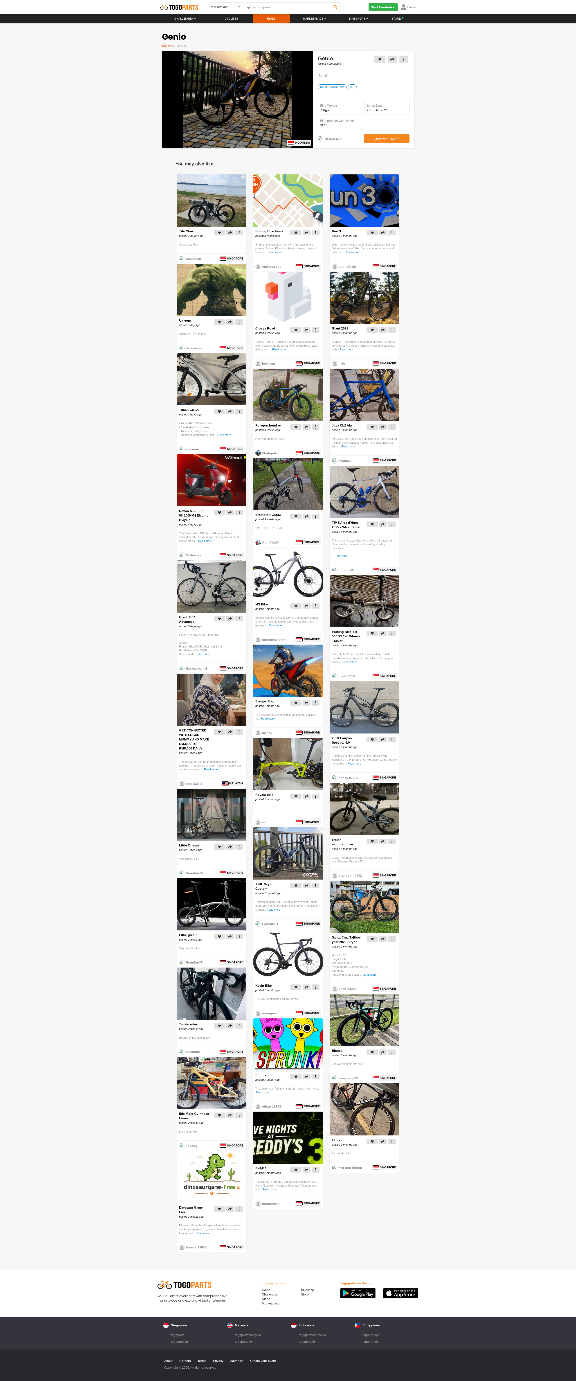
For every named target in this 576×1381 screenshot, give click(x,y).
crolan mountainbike (342, 842)
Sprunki (261, 1075)
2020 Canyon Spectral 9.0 (342, 740)
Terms (202, 1361)
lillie (342, 363)
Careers (185, 1361)
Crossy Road (265, 328)
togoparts (177, 1335)
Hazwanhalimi (196, 668)
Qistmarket (194, 555)
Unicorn (185, 320)
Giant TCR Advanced (187, 619)
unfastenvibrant (274, 639)
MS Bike (261, 604)
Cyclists (231, 18)
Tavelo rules (188, 1024)
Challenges (184, 18)
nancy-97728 (348, 777)
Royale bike (264, 795)
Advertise (236, 1361)
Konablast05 (348, 1078)
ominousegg (271, 266)
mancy (267, 732)
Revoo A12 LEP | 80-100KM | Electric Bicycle (193, 515)
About (168, 1361)
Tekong (191, 1145)
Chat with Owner (387, 139)
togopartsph (371, 1335)
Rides (271, 18)
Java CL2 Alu (342, 425)
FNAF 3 (261, 1168)
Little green (188, 935)
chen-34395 (347, 988)
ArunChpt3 (270, 542)
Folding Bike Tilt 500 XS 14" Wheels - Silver (346, 636)
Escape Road (265, 701)
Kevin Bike (263, 985)
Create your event (263, 1361)
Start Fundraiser (383, 7)
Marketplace (270, 1303)
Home (266, 1290)
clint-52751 (347, 676)
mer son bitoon (350, 1167)
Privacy (218, 1361)
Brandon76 (194, 873)
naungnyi (269, 1013)
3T (352, 87)
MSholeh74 (333, 138)
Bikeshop (307, 1290)
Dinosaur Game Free (191, 1210)
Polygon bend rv (268, 425)
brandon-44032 (350, 875)
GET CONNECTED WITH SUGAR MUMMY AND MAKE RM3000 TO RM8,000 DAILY (194, 739)
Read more (224, 435)
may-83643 (194, 783)
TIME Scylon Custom (264, 886)
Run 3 (336, 231)
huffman (268, 363)
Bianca (337, 1050)
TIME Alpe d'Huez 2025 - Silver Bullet (346, 525)
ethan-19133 (271, 1106)
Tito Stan (186, 231)
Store (305, 1294)
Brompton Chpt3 (268, 515)
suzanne (192, 449)
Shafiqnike (270, 453)
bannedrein (271, 1203)
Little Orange (189, 845)
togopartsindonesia (312, 1335)
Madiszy (345, 460)
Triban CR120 (189, 410)
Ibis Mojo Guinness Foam (194, 1116)
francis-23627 (196, 1247)
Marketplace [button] (313, 18)
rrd (264, 822)
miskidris (193, 1051)
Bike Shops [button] (357, 18)
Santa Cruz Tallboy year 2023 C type (346, 940)
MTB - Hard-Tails (332, 87)
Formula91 (270, 923)
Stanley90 (193, 258)
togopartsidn (308, 1341)
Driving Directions (269, 231)
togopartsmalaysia (248, 1335)
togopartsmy (244, 1341)
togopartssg (179, 1341)
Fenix (336, 1140)
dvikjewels (194, 348)
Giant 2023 (340, 328)
